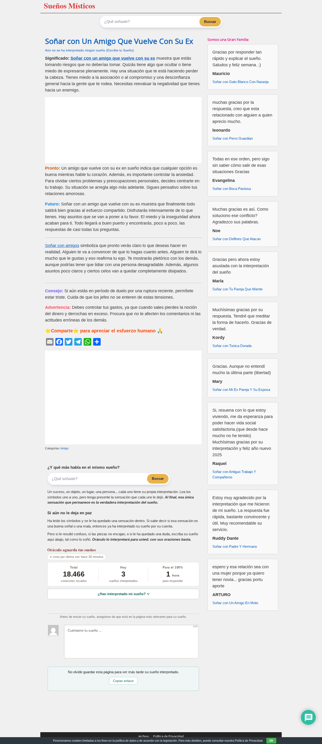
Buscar (210, 22)
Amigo (64, 448)
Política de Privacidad (168, 736)
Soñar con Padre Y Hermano (234, 546)
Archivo (143, 736)
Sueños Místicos (69, 5)
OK (271, 740)
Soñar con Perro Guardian (232, 138)
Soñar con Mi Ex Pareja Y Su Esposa (241, 390)
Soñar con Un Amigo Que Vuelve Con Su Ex (119, 41)
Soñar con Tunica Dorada (232, 346)
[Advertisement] (123, 130)
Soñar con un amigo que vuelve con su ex (112, 58)
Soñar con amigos (62, 245)
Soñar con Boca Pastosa (231, 189)
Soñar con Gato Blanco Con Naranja (240, 82)
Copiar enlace (123, 681)
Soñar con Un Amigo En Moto (235, 603)
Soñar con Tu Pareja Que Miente (237, 289)
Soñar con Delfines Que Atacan (236, 239)
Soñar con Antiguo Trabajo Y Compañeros (234, 474)
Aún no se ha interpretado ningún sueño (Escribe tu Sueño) (89, 50)
